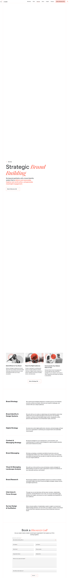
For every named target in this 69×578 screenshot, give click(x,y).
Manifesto (29, 1)
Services (38, 1)
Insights (47, 1)
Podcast (52, 1)
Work (34, 1)
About (43, 1)
